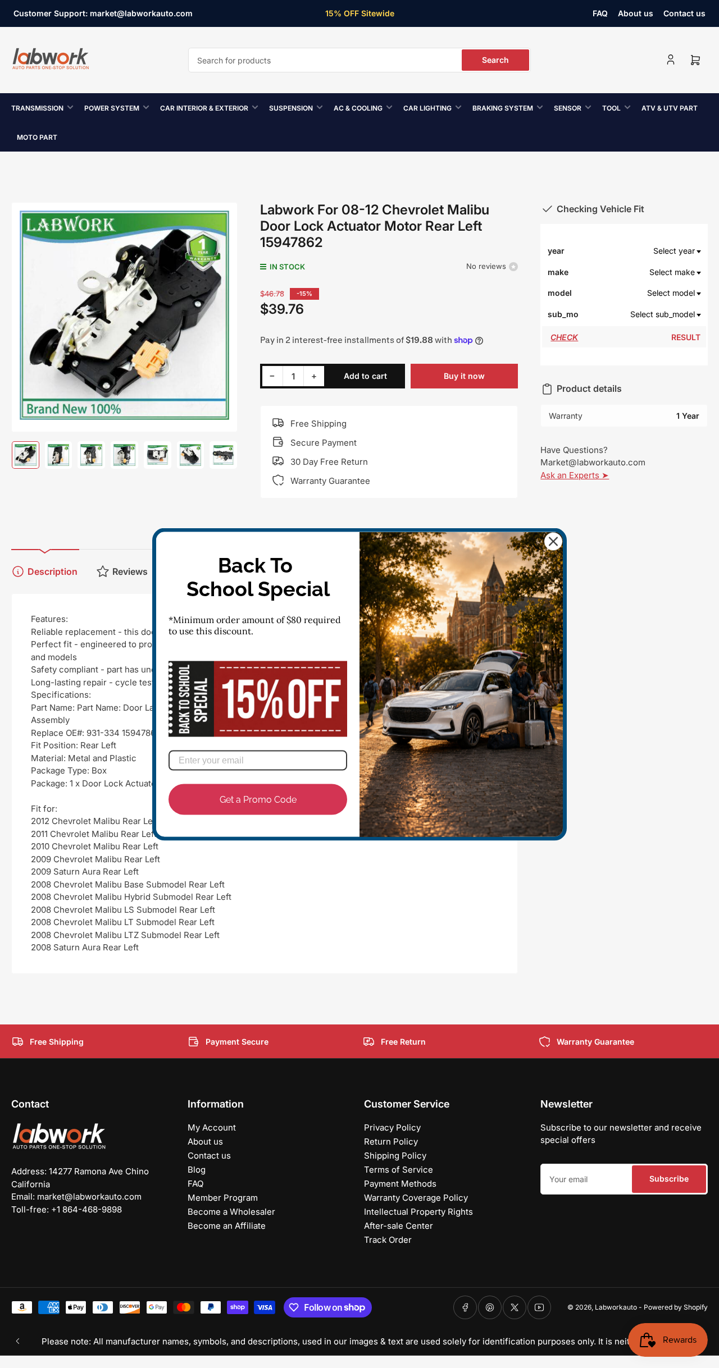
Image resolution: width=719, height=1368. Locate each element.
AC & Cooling (358, 108)
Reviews (130, 571)
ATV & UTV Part (669, 108)
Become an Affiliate (227, 1225)
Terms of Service (398, 1169)
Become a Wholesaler (231, 1211)
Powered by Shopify (676, 1307)
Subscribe (669, 1178)
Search (495, 60)
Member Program (223, 1197)
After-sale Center (398, 1225)
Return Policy (391, 1141)
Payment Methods (400, 1183)
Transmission (37, 108)
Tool (611, 108)
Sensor (567, 108)
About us (635, 13)
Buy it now (464, 376)
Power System (111, 108)
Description (53, 571)
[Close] (553, 541)
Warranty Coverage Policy (416, 1197)
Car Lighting (427, 108)
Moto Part (37, 137)
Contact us (684, 13)
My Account (212, 1127)
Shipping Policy (395, 1155)
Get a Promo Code (258, 799)
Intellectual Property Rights (418, 1211)
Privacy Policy (392, 1127)
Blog (197, 1169)
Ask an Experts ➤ (574, 475)
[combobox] (359, 60)
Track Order (388, 1239)
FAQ (600, 13)
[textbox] (640, 251)
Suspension (291, 108)
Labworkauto (616, 1307)
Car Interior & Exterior (204, 108)
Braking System (502, 108)
